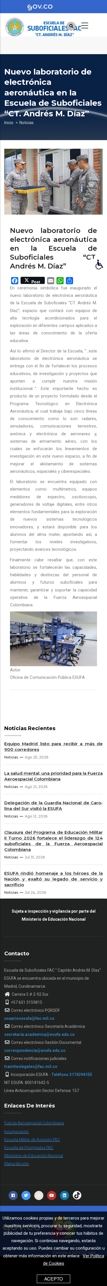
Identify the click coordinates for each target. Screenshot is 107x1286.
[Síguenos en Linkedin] (64, 1195)
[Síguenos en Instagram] (38, 1195)
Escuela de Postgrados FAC (28, 1147)
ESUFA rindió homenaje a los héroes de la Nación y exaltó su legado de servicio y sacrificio (53, 879)
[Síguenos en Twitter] (26, 1195)
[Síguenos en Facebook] (13, 1195)
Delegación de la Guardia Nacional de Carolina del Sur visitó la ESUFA (53, 805)
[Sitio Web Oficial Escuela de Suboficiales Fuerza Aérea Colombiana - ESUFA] (47, 24)
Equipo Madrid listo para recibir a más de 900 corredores (53, 746)
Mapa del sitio (16, 1163)
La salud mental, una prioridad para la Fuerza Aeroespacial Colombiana (53, 776)
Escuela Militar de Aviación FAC (32, 1139)
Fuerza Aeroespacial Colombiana (34, 1123)
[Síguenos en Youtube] (51, 1195)
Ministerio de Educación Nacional (33, 1155)
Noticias (26, 122)
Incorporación (16, 1131)
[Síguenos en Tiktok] (77, 1195)
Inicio (8, 122)
